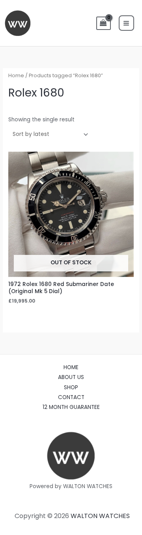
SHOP (71, 387)
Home (16, 75)
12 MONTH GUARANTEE (71, 407)
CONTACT (71, 397)
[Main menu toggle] (126, 23)
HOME (71, 367)
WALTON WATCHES (100, 515)
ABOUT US (71, 377)
